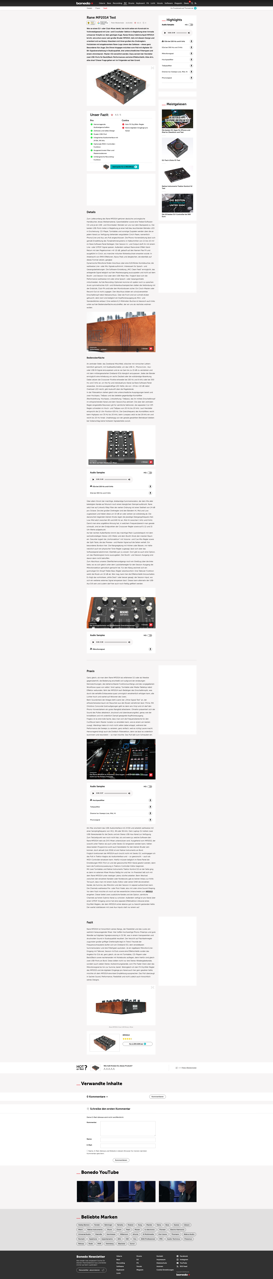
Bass (109, 3)
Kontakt (160, 1256)
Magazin (178, 3)
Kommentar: (92, 1122)
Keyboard (140, 3)
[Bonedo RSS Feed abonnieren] (195, 3)
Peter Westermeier (117, 23)
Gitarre (102, 3)
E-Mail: (89, 1145)
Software (169, 3)
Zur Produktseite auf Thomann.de (182, 8)
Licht (153, 3)
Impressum (161, 1260)
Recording (117, 3)
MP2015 (149, 891)
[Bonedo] (84, 3)
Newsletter (89, 1270)
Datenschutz (162, 1263)
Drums (131, 3)
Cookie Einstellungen (165, 1270)
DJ (125, 3)
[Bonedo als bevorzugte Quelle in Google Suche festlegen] (103, 23)
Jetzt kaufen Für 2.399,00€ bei (123, 167)
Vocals (160, 3)
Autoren (160, 1266)
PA (148, 3)
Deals (186, 3)
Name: (89, 1139)
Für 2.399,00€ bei (136, 1044)
